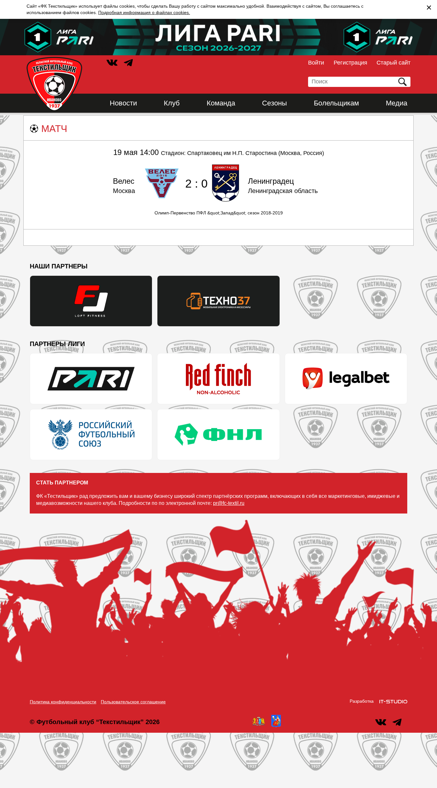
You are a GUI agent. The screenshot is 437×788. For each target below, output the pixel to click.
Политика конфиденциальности (63, 701)
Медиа (396, 103)
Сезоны (274, 103)
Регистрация (350, 62)
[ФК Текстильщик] (54, 84)
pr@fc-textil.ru (228, 503)
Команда (221, 103)
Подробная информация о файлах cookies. (144, 12)
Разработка (362, 701)
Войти (316, 62)
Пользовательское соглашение (133, 701)
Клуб (172, 103)
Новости (123, 103)
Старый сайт (393, 62)
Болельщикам (336, 103)
